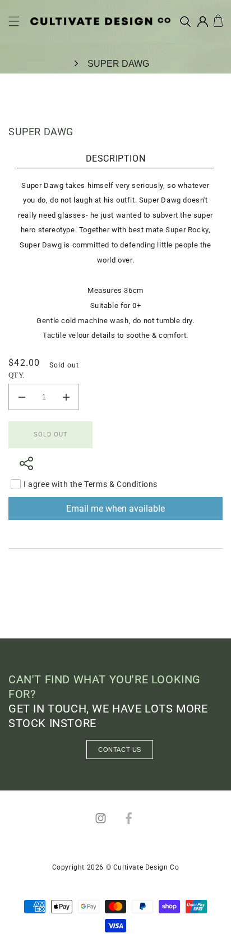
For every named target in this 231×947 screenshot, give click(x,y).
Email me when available (115, 508)
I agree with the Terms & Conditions (91, 484)
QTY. (16, 375)
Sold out (51, 434)
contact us (119, 749)
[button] (14, 21)
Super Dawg (118, 63)
